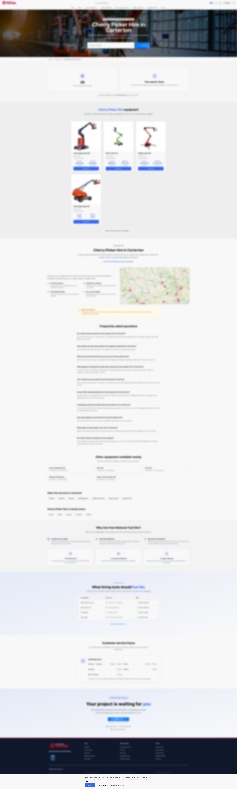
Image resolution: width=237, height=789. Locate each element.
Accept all (90, 785)
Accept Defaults (103, 785)
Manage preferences (117, 785)
